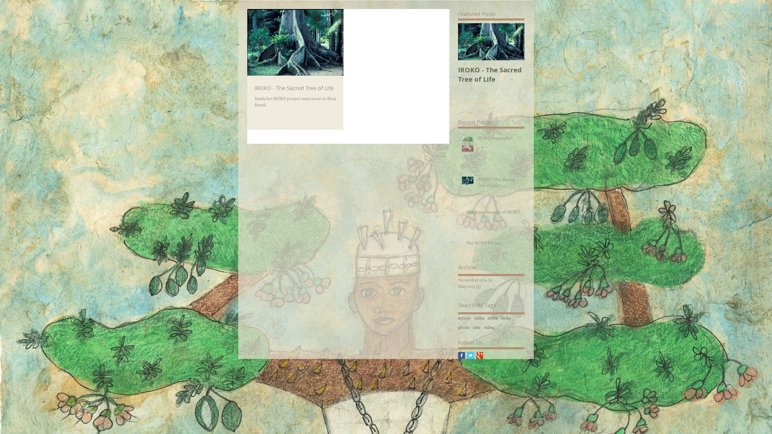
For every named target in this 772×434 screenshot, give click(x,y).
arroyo (464, 318)
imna (493, 318)
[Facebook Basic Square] (461, 355)
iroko (506, 318)
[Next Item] (514, 41)
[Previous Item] (467, 41)
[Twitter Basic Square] (470, 355)
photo (464, 327)
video (489, 327)
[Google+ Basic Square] (479, 355)
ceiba (479, 318)
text (476, 327)
